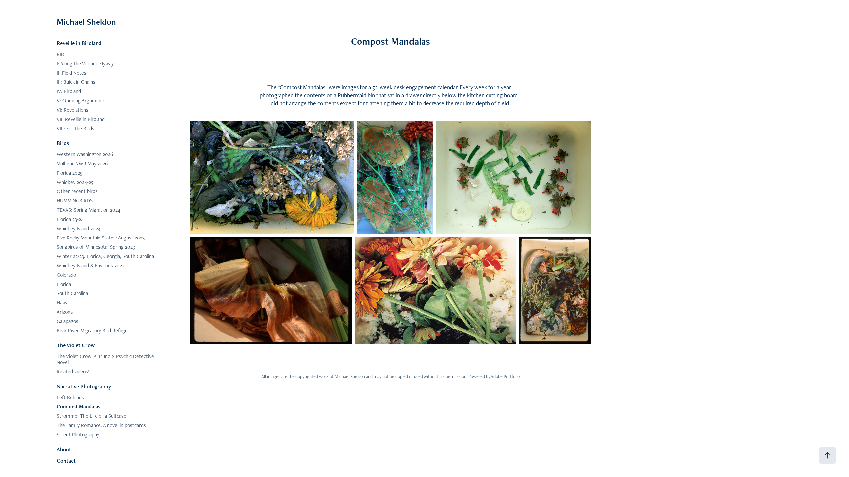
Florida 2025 (69, 172)
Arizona (65, 311)
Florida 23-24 (70, 219)
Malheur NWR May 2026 (82, 163)
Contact (66, 460)
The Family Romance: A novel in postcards (101, 425)
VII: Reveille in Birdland (81, 119)
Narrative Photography (84, 386)
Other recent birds (77, 191)
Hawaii (63, 302)
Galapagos (67, 321)
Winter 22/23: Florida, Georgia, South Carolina (105, 256)
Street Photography (78, 434)
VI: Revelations (72, 109)
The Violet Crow (76, 345)
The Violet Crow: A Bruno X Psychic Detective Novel (105, 359)
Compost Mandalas (78, 406)
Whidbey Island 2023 (78, 228)
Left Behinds (70, 397)
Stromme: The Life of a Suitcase (91, 415)
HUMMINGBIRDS (75, 200)
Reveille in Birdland (79, 43)
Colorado (66, 274)
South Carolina (72, 293)
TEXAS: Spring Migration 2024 (88, 209)
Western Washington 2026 (85, 154)
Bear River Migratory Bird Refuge (92, 330)
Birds (63, 143)
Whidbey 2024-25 (75, 182)
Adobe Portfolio (505, 376)
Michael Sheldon (86, 21)
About (64, 449)
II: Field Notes (71, 72)
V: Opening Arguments (81, 100)
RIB (60, 54)
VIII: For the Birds (75, 128)
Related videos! (73, 371)
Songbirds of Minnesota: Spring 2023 (96, 246)
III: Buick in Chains (76, 82)
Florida (64, 284)
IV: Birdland (69, 91)
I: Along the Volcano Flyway (85, 63)
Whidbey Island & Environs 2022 (90, 265)
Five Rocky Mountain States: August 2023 (101, 237)
